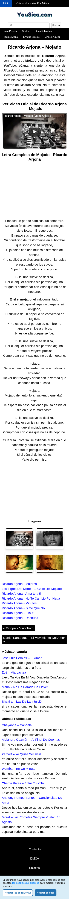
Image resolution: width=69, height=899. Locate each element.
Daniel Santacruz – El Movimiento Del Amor (34, 639)
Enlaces (34, 868)
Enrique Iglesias (31, 37)
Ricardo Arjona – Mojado (34, 47)
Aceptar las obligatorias (18, 892)
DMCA (34, 858)
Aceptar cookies (45, 892)
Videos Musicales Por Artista (32, 3)
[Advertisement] (34, 190)
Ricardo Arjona (10, 37)
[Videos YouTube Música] (34, 21)
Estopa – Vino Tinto (18, 628)
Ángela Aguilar (52, 37)
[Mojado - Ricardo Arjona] (19, 538)
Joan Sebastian (44, 31)
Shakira (26, 31)
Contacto (35, 849)
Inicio (6, 3)
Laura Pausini (10, 31)
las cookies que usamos (25, 882)
